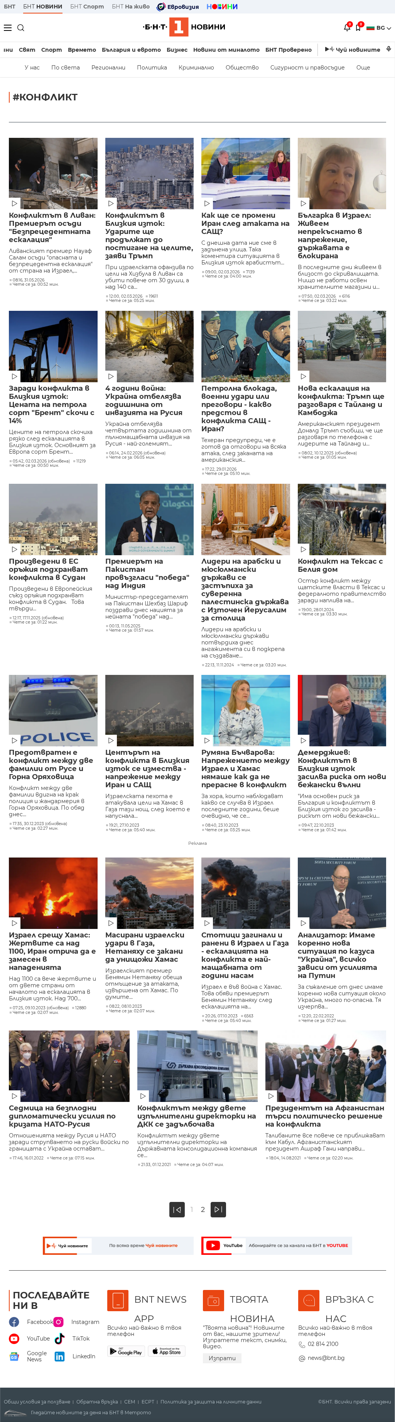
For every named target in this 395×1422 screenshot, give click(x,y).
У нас (32, 67)
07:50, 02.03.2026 (319, 296)
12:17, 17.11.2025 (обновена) (38, 618)
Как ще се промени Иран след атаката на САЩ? (245, 224)
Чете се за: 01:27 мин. (324, 1021)
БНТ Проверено (288, 49)
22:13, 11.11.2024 (219, 665)
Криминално (196, 67)
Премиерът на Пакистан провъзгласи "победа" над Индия (147, 574)
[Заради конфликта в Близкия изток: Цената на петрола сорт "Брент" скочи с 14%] (53, 346)
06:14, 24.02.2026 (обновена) (137, 453)
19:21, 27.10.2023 (124, 825)
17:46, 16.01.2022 (28, 1158)
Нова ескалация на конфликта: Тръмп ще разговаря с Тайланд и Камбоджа (341, 401)
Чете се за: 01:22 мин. (35, 622)
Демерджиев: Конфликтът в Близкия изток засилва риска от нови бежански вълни (342, 769)
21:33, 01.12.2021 (156, 1165)
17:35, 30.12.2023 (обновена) (40, 824)
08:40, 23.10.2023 (221, 825)
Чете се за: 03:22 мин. (324, 300)
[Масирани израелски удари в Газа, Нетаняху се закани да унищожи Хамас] (149, 893)
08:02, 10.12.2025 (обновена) (329, 453)
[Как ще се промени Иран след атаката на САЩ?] (245, 173)
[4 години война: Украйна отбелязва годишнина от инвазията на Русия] (149, 346)
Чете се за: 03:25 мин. (228, 830)
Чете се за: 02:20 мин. (330, 1158)
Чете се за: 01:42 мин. (324, 830)
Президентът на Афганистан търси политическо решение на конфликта (324, 1116)
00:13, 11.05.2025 (124, 626)
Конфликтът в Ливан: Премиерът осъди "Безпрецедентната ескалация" (52, 228)
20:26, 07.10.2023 (221, 1016)
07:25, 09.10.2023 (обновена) (41, 1008)
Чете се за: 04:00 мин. (228, 276)
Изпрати (222, 1358)
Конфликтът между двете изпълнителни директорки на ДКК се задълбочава (196, 1116)
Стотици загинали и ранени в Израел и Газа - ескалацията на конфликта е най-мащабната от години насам (245, 955)
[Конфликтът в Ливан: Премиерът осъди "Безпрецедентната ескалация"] (53, 173)
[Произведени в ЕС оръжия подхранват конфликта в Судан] (53, 519)
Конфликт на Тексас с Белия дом (340, 566)
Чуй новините (358, 49)
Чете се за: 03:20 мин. (264, 665)
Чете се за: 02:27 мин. (35, 828)
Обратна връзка (97, 1402)
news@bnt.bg (326, 1358)
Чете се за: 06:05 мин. (132, 457)
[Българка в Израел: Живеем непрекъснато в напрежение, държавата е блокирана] (342, 173)
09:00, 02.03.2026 (222, 272)
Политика (152, 67)
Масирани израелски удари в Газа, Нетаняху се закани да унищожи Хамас (144, 947)
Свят (27, 49)
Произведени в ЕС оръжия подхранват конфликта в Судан (48, 570)
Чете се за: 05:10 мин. (227, 473)
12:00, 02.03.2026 (125, 296)
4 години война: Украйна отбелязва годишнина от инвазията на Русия (143, 401)
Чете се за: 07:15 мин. (72, 1158)
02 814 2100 (323, 1344)
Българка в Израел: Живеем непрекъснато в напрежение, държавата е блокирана (334, 236)
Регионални (108, 67)
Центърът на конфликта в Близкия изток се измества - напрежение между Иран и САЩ (147, 769)
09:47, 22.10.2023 (318, 825)
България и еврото (131, 49)
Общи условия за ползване (37, 1402)
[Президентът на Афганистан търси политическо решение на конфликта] (325, 1066)
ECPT (148, 1402)
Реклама (197, 843)
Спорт (51, 49)
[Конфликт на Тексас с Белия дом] (342, 519)
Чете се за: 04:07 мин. (200, 1165)
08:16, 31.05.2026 (28, 280)
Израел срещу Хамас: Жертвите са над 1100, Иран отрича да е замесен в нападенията (52, 951)
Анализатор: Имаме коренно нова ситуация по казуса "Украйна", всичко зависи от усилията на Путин (337, 955)
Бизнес (177, 49)
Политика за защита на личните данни (211, 1402)
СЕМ (129, 1402)
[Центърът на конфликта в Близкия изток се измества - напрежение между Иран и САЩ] (149, 710)
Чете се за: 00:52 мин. (36, 284)
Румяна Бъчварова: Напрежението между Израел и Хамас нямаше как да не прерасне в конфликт (245, 769)
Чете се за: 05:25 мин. (132, 300)
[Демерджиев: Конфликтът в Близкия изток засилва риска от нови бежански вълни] (342, 710)
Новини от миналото (226, 49)
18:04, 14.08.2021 (285, 1158)
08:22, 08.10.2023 (125, 1006)
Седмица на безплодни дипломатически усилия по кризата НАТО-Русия (62, 1116)
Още (363, 67)
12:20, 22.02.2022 (318, 1016)
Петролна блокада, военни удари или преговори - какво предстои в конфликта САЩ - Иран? (239, 409)
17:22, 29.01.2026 (220, 469)
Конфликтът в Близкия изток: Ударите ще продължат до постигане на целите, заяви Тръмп (149, 236)
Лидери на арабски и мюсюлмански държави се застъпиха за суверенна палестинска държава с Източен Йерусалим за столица (245, 590)
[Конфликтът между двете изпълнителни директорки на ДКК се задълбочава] (197, 1066)
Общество (242, 67)
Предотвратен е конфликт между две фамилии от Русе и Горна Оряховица (51, 765)
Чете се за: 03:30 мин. (325, 614)
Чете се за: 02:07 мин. (36, 1012)
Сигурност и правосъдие (307, 67)
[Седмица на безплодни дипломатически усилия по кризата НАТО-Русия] (69, 1066)
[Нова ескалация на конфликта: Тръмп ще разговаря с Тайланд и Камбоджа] (342, 346)
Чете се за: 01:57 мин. (131, 630)
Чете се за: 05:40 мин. (132, 830)
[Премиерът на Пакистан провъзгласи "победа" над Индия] (149, 519)
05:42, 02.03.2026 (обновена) (41, 461)
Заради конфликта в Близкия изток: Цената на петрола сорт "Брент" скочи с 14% (52, 405)
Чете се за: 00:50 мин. (36, 465)
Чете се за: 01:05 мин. (324, 457)
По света (65, 67)
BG (381, 27)
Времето (82, 49)
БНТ (9, 6)
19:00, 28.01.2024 (318, 610)
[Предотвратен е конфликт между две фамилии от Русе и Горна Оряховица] (53, 710)
